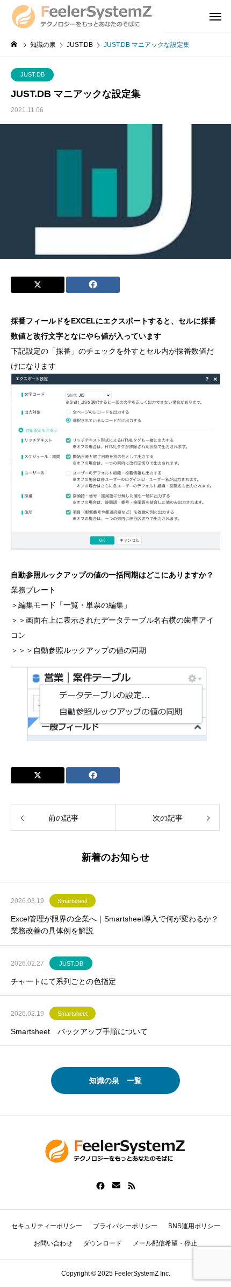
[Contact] (116, 1185)
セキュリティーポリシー (46, 1226)
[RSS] (131, 1185)
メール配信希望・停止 (165, 1243)
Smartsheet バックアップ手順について (79, 1031)
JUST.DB (32, 74)
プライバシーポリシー (125, 1226)
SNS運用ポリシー (194, 1226)
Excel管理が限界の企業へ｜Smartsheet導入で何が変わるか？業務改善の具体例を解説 (115, 924)
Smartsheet (72, 901)
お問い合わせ (53, 1243)
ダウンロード (102, 1243)
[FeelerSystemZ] (82, 16)
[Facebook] (100, 1185)
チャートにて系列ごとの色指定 (63, 981)
